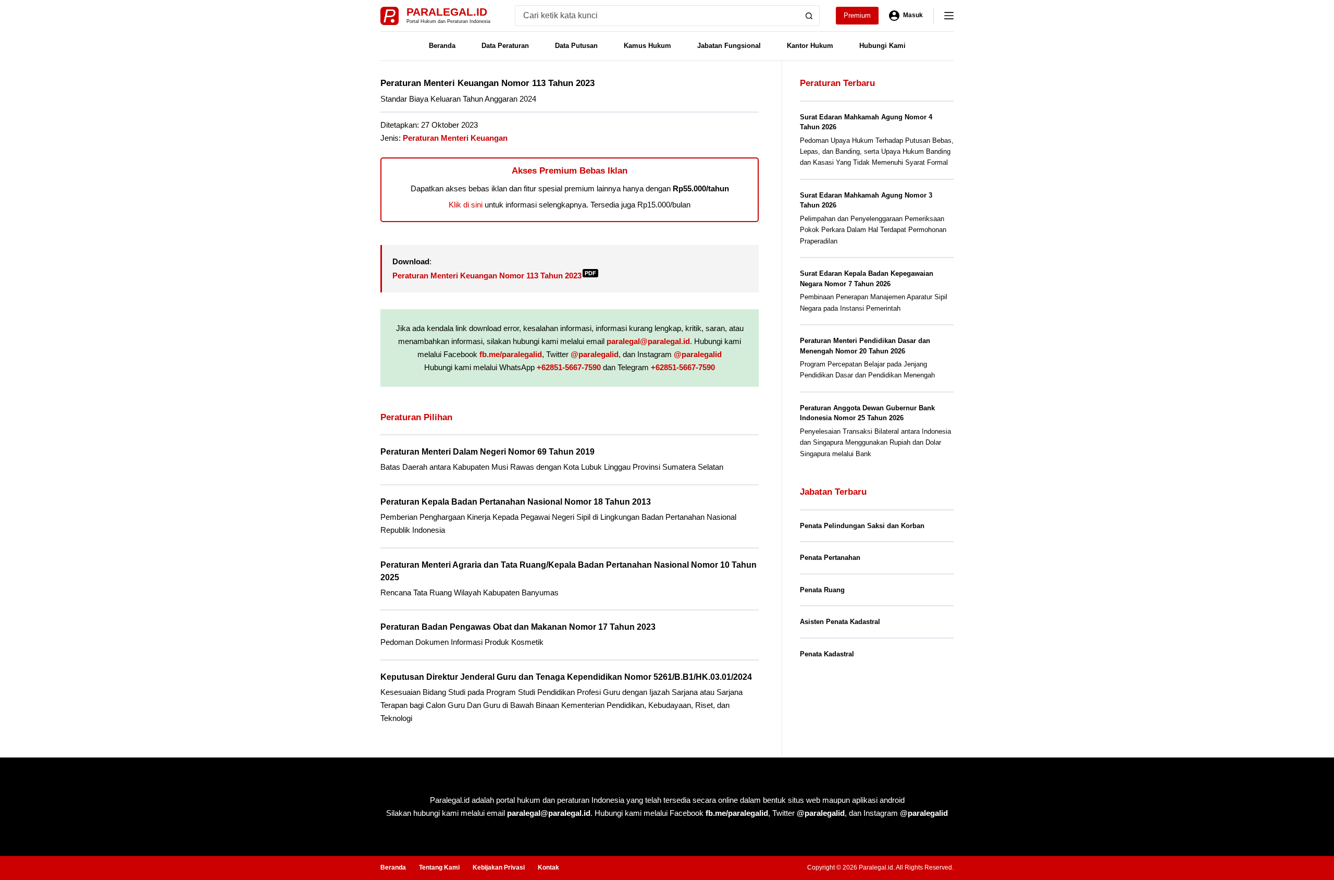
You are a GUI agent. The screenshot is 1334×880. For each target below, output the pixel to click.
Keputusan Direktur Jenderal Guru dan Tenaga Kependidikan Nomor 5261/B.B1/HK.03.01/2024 (566, 677)
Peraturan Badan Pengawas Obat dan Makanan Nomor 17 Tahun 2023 (518, 626)
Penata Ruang (822, 590)
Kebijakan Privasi (499, 867)
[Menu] (949, 15)
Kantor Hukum (810, 46)
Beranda (442, 46)
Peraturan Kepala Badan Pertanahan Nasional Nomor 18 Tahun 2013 (515, 501)
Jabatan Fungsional (729, 46)
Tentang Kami (439, 867)
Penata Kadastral (827, 654)
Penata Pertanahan (830, 557)
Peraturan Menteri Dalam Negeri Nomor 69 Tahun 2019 (487, 451)
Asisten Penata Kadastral (840, 622)
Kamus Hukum (647, 46)
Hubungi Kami (882, 46)
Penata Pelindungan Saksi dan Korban (862, 526)
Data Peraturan (505, 46)
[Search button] (809, 16)
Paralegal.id (446, 12)
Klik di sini (466, 204)
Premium (857, 15)
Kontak (548, 867)
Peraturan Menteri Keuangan (455, 137)
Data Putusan (576, 46)
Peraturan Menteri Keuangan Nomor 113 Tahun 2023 (494, 275)
